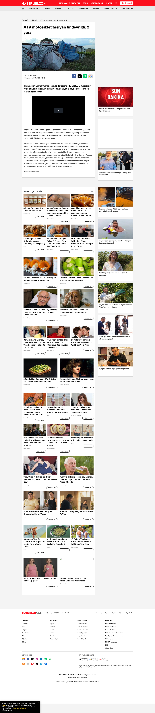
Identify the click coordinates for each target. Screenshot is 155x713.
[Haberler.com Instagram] (36, 659)
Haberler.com (82, 620)
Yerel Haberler (54, 639)
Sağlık (52, 624)
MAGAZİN (75, 3)
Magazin (24, 630)
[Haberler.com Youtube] (32, 664)
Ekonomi (25, 624)
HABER (109, 3)
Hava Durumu (82, 624)
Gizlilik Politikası (110, 627)
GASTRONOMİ (127, 9)
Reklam (107, 613)
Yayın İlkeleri (129, 613)
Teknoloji (52, 627)
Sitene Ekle (109, 648)
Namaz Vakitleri (83, 627)
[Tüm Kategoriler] (23, 8)
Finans (52, 630)
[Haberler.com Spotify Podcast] (50, 659)
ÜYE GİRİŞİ (128, 3)
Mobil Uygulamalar (111, 642)
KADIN (47, 9)
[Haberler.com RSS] (23, 664)
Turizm (52, 633)
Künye (121, 613)
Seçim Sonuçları (83, 630)
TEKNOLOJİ (83, 9)
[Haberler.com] (32, 613)
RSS (106, 645)
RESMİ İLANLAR (110, 9)
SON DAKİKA (34, 9)
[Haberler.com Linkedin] (41, 659)
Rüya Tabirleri (82, 636)
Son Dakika (25, 633)
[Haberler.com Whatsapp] (45, 659)
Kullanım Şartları (110, 624)
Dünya (24, 642)
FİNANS (58, 9)
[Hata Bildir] (73, 682)
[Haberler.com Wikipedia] (28, 664)
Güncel (34, 20)
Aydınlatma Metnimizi (19, 709)
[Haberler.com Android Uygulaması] (93, 659)
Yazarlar (52, 636)
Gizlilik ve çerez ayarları (63, 682)
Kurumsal (108, 620)
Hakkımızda (99, 613)
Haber (70, 677)
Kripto (24, 636)
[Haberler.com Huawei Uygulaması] (103, 659)
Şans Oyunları (82, 633)
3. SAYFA (70, 9)
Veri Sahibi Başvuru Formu (114, 636)
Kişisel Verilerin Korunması (114, 633)
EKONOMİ (63, 3)
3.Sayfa (24, 639)
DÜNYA (96, 9)
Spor (23, 627)
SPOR (85, 3)
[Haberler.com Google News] (23, 659)
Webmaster (109, 639)
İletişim (114, 613)
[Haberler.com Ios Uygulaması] (83, 659)
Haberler (25, 620)
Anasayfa (25, 20)
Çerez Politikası (110, 630)
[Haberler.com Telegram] (41, 664)
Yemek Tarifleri (82, 639)
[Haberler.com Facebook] (28, 659)
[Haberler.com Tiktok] (36, 664)
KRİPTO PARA (97, 3)
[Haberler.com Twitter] (32, 659)
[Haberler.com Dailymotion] (45, 664)
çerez (3, 705)
